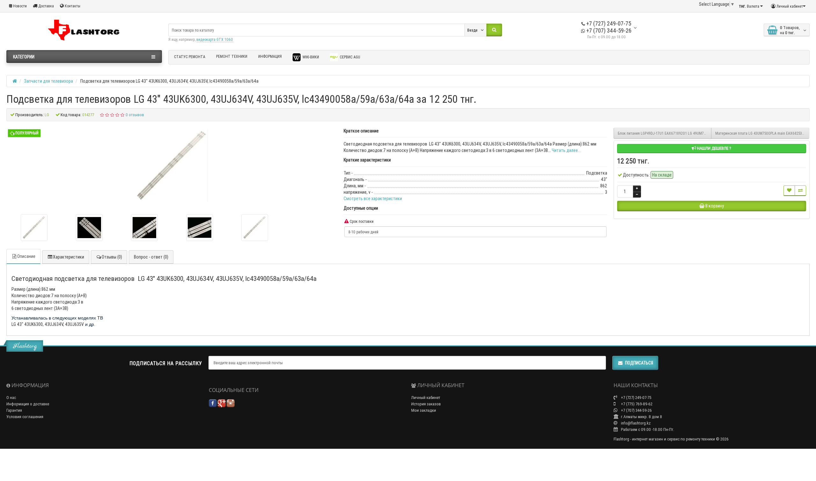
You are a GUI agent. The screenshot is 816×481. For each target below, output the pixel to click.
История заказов (426, 404)
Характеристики (68, 257)
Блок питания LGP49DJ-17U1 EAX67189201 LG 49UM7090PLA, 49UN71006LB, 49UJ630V (665, 133)
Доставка (45, 6)
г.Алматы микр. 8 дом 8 (641, 416)
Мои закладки (423, 410)
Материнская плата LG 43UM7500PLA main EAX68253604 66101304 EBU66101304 (762, 133)
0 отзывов (135, 114)
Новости (19, 6)
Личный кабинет (425, 397)
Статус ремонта (189, 56)
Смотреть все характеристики (373, 198)
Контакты (72, 6)
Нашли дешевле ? (713, 148)
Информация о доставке (27, 404)
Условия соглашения (24, 416)
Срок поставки (361, 221)
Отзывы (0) (112, 257)
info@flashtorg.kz (635, 423)
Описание (26, 256)
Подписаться (639, 363)
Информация (270, 56)
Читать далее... (566, 150)
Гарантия (14, 410)
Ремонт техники (231, 56)
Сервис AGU (349, 57)
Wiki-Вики (310, 57)
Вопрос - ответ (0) (151, 257)
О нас (11, 397)
